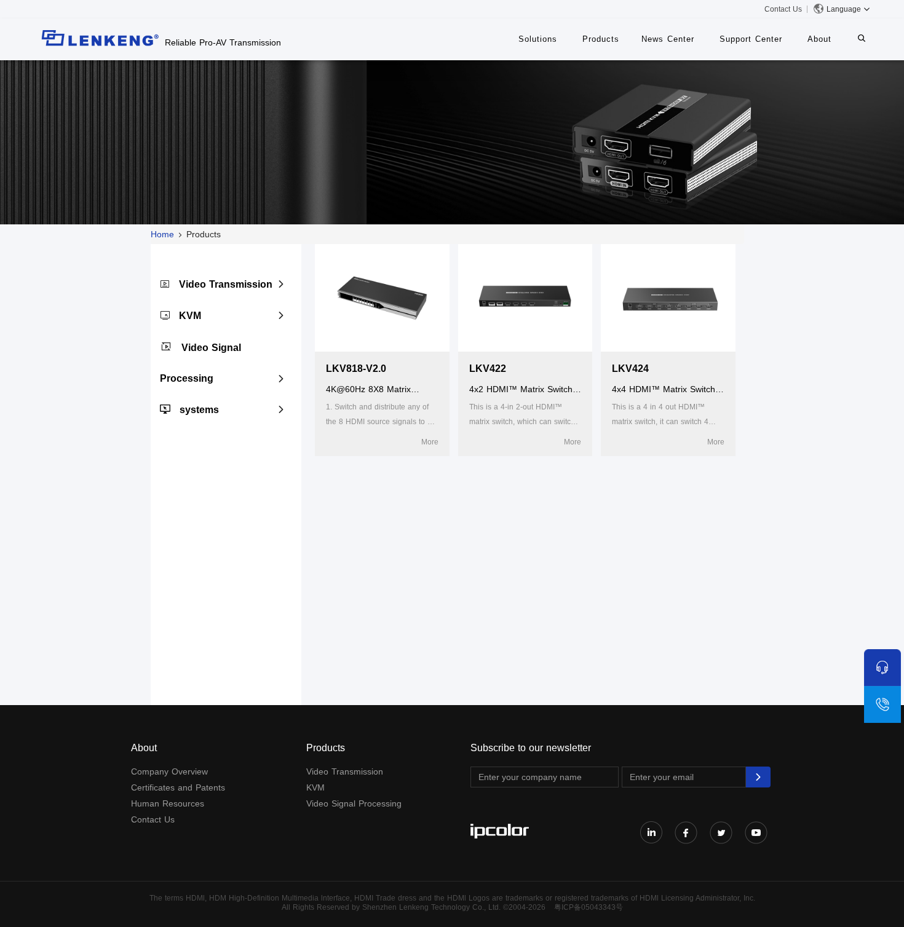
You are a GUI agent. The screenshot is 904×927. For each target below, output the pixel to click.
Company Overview (169, 771)
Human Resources (167, 803)
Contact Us (783, 9)
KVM (190, 315)
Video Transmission (225, 284)
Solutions (537, 39)
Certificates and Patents (178, 787)
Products (600, 39)
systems (199, 409)
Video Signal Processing (354, 803)
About (819, 39)
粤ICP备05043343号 (588, 907)
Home (162, 234)
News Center (667, 39)
